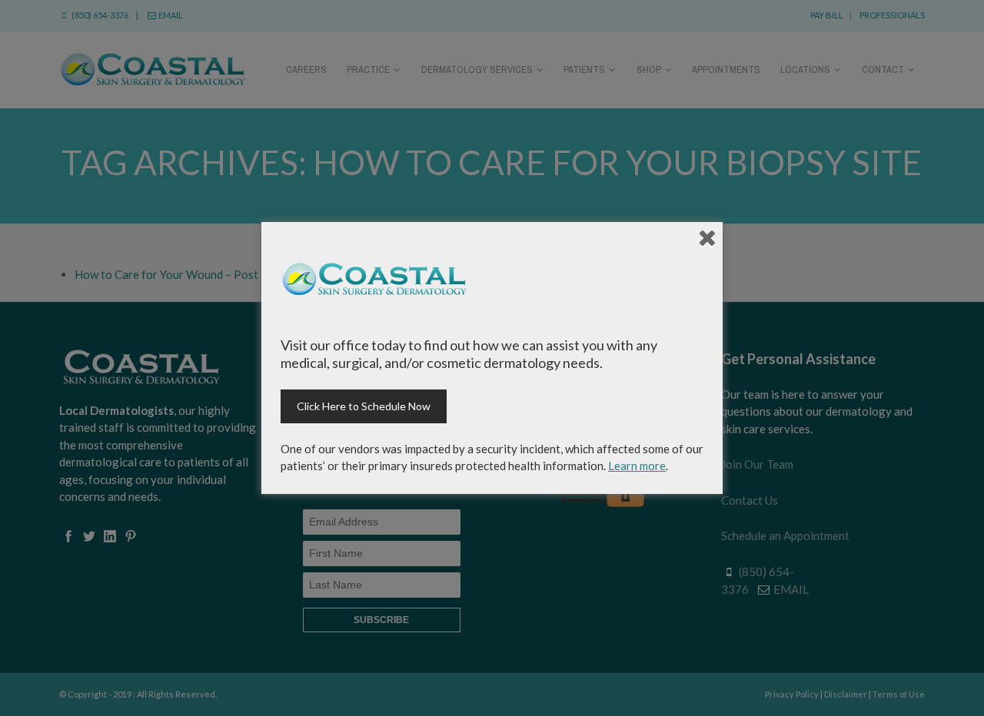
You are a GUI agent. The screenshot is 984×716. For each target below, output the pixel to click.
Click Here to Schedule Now (363, 406)
